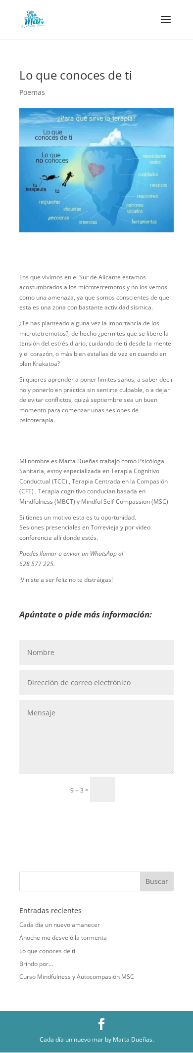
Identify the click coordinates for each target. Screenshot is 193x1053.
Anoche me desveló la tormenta (63, 937)
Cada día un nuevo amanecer (59, 925)
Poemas (32, 92)
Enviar (149, 788)
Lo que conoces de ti (47, 951)
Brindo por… (36, 964)
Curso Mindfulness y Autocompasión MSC (76, 976)
